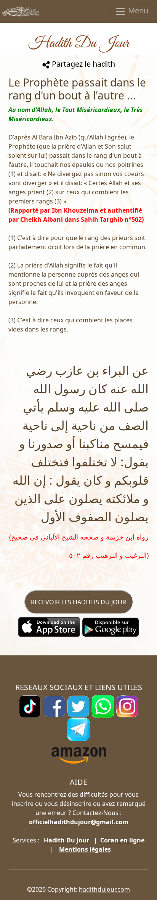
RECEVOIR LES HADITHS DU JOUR (78, 602)
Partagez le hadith (82, 64)
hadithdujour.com (104, 889)
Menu (137, 10)
